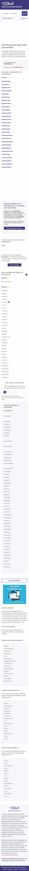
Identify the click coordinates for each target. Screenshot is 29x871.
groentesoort (7, 681)
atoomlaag (7, 471)
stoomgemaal (8, 515)
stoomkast (7, 520)
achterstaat (5, 313)
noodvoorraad (6, 122)
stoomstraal (7, 538)
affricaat (4, 328)
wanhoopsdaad (6, 161)
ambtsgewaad (6, 337)
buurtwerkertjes (8, 673)
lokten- (6, 736)
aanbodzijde (7, 663)
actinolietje (7, 653)
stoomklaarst (7, 457)
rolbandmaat (6, 132)
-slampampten (8, 783)
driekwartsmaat (7, 91)
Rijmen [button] (25, 13)
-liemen (6, 786)
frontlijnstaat (6, 97)
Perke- (6, 738)
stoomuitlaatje (8, 441)
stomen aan (7, 491)
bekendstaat (5, 371)
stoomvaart (7, 543)
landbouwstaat (6, 113)
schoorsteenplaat (7, 141)
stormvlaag (7, 564)
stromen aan (7, 567)
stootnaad (7, 552)
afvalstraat (5, 84)
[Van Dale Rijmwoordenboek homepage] (8, 3)
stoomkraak (7, 526)
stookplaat (7, 424)
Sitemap (9, 869)
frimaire (6, 646)
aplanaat (4, 345)
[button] (26, 274)
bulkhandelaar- (8, 718)
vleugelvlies (7, 651)
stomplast (6, 494)
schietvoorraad (6, 138)
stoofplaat (7, 421)
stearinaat (7, 480)
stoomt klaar (7, 460)
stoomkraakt (7, 529)
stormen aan (7, 555)
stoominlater (7, 416)
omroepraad (6, 126)
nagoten (6, 676)
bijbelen (6, 671)
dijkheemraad (6, 87)
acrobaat (4, 316)
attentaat (4, 357)
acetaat (4, 308)
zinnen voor (14, 67)
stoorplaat (7, 433)
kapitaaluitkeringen (9, 661)
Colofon (15, 869)
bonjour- (6, 728)
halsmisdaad (6, 106)
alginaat (4, 334)
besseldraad (5, 377)
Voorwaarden (23, 869)
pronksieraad (6, 129)
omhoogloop (7, 678)
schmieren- (7, 708)
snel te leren (7, 666)
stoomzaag (7, 546)
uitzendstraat (6, 154)
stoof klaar (7, 497)
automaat (4, 363)
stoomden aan (8, 451)
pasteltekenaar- (8, 723)
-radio (5, 768)
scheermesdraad (7, 135)
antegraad (5, 342)
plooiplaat (7, 477)
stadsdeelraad (6, 148)
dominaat (6, 474)
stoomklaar (7, 430)
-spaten (6, 781)
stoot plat (6, 549)
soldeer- (6, 703)
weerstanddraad (7, 164)
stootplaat (7, 436)
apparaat (4, 351)
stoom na (6, 506)
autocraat (4, 360)
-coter (5, 791)
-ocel (5, 763)
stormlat (6, 561)
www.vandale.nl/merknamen (10, 855)
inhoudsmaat (6, 110)
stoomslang (7, 535)
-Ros (5, 796)
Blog (4, 869)
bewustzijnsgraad (7, 281)
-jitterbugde (7, 793)
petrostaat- (7, 716)
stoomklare (7, 523)
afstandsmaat (6, 81)
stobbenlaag (7, 483)
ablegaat (4, 293)
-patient (6, 771)
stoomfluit (7, 512)
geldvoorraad (6, 100)
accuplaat (4, 299)
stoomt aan (7, 541)
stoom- (4, 245)
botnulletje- (7, 711)
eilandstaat (5, 94)
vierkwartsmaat (7, 157)
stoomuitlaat (8, 410)
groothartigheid (8, 648)
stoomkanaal (7, 517)
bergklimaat (5, 374)
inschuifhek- (7, 713)
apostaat (4, 348)
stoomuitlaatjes (8, 463)
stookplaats (7, 500)
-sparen (6, 778)
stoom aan (7, 503)
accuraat (4, 305)
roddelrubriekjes (8, 668)
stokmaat (6, 489)
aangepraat (5, 290)
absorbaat (4, 296)
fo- (4, 721)
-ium (5, 776)
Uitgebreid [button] (24, 18)
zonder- (6, 731)
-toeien (6, 761)
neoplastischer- (8, 706)
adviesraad (5, 322)
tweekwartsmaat (7, 151)
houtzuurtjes (7, 658)
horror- (6, 726)
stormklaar (7, 558)
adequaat (4, 319)
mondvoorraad (6, 119)
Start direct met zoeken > (14, 228)
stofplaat (6, 486)
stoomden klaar (8, 468)
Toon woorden (14, 265)
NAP (5, 656)
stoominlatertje (8, 454)
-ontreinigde (7, 788)
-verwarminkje (8, 766)
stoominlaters (8, 446)
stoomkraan (7, 532)
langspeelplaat (6, 116)
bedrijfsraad (5, 366)
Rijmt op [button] (5, 13)
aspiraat (4, 354)
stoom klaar (7, 427)
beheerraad (5, 368)
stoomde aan (7, 509)
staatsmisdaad (6, 145)
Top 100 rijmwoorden (14, 580)
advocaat (4, 325)
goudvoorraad (6, 103)
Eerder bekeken (6, 18)
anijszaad (4, 340)
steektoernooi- (8, 733)
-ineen (5, 773)
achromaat (5, 311)
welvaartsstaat (6, 167)
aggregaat (5, 331)
